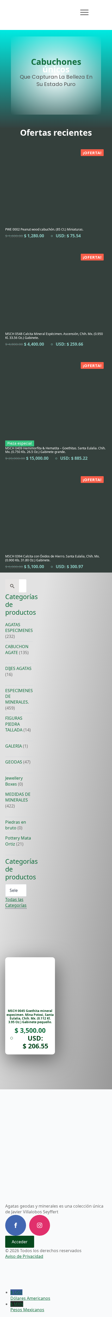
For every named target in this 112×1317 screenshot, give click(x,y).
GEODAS (13, 762)
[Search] (12, 586)
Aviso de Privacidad (24, 1256)
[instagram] (39, 1225)
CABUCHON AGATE (16, 649)
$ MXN (27, 1307)
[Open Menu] (84, 12)
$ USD (30, 1295)
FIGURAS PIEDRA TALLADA (13, 724)
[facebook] (15, 1225)
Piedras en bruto (15, 825)
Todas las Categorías (16, 902)
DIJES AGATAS (18, 668)
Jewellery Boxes (14, 781)
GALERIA (13, 746)
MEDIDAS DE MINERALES (17, 797)
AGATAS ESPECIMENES (19, 627)
